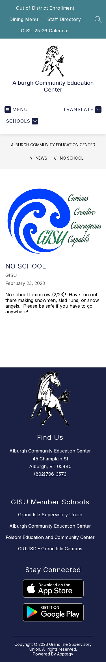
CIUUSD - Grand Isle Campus (50, 548)
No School (71, 158)
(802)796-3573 (50, 474)
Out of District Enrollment (45, 8)
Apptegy (65, 654)
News (41, 158)
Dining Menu (23, 19)
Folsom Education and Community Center (50, 537)
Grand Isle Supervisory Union (50, 514)
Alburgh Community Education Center (53, 144)
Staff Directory (64, 19)
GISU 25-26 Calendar (45, 30)
